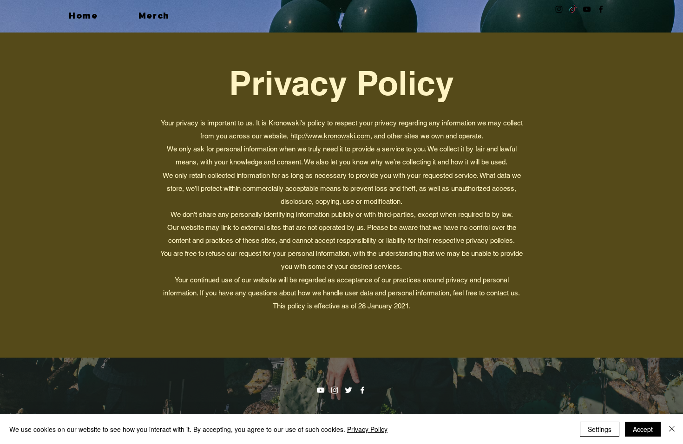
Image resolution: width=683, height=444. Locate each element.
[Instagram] (559, 9)
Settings (599, 429)
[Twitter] (348, 390)
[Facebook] (600, 9)
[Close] (671, 429)
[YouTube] (586, 9)
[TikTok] (573, 9)
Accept (643, 429)
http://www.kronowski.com (330, 136)
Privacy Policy (367, 429)
